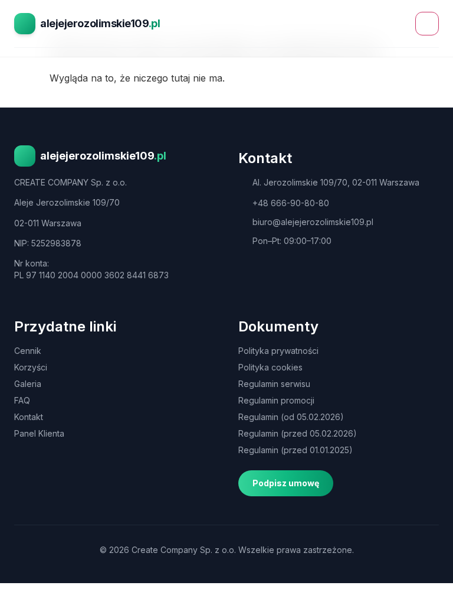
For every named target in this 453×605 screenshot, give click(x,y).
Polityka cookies (270, 367)
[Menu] (427, 23)
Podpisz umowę (285, 483)
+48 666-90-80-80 (290, 203)
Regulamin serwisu (274, 384)
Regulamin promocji (276, 400)
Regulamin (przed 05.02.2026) (297, 433)
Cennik (27, 351)
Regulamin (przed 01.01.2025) (295, 450)
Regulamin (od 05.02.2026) (291, 417)
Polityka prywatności (278, 351)
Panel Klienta (39, 433)
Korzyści (30, 367)
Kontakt (28, 417)
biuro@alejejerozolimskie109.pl (312, 222)
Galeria (27, 384)
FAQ (22, 400)
